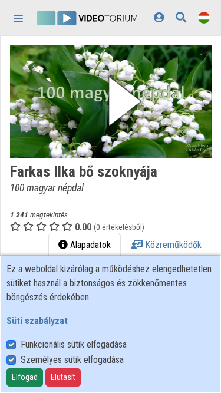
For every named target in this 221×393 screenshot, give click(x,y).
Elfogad (25, 377)
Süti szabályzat (37, 320)
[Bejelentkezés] (159, 17)
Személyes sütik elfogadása (72, 359)
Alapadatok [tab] (89, 244)
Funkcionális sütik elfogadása (74, 344)
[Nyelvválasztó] (204, 17)
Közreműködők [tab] (172, 244)
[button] (111, 101)
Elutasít (63, 377)
